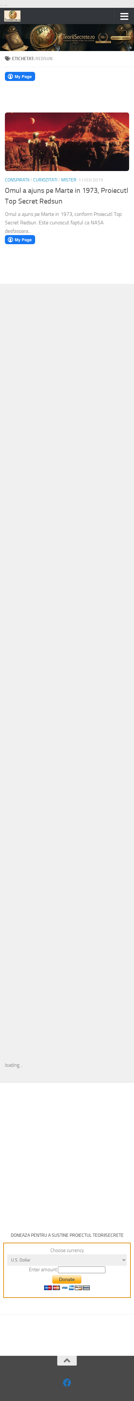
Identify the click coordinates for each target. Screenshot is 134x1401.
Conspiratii (17, 180)
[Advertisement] (67, 395)
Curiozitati (45, 180)
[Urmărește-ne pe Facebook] (67, 1383)
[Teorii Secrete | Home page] (15, 15)
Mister (68, 180)
